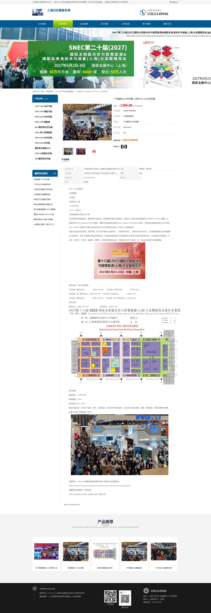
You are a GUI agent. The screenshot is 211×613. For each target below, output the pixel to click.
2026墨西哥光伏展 (42, 159)
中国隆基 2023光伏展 (41, 179)
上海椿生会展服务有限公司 (65, 593)
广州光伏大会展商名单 (42, 184)
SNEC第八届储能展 (43, 132)
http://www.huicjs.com (72, 504)
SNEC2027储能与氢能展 (45, 111)
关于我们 (105, 24)
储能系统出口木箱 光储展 (43, 219)
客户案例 (146, 24)
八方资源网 (53, 596)
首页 (42, 91)
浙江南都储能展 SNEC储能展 (44, 209)
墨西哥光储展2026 (42, 148)
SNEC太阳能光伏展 (43, 153)
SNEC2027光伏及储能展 (64, 91)
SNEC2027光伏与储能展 (45, 106)
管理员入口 (69, 596)
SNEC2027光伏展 (42, 143)
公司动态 (126, 24)
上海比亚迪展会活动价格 (42, 189)
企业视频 (84, 24)
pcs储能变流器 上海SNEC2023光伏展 (45, 224)
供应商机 (63, 24)
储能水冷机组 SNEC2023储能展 (45, 214)
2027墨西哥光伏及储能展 (45, 127)
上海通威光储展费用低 (42, 194)
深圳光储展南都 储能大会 (43, 204)
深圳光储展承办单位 (75, 568)
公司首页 (42, 24)
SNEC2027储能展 (42, 122)
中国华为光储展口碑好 (42, 199)
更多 (55, 173)
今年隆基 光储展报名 (105, 568)
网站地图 (77, 596)
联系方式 (167, 24)
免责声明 (61, 596)
